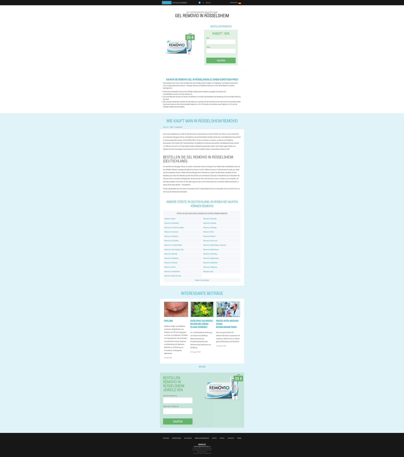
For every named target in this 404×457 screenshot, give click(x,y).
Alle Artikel (202, 366)
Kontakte (231, 438)
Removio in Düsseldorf (171, 223)
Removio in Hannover (171, 232)
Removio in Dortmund (210, 240)
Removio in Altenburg (210, 267)
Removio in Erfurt (170, 267)
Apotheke (166, 438)
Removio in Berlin (169, 219)
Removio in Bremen (209, 236)
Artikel (222, 438)
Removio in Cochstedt (171, 240)
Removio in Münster (170, 254)
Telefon (208, 47)
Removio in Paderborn (171, 258)
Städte (214, 438)
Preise (239, 438)
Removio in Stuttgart (210, 227)
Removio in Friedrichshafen (173, 245)
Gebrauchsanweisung (202, 438)
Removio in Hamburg (171, 236)
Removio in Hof (208, 271)
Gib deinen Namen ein (170, 396)
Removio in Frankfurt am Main (174, 227)
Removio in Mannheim (210, 262)
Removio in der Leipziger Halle (173, 249)
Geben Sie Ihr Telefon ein (171, 406)
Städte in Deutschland (202, 280)
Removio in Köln (208, 232)
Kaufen (221, 60)
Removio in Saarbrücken (211, 258)
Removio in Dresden (209, 223)
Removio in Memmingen (211, 249)
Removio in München (210, 219)
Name (207, 38)
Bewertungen (176, 438)
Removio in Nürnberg (210, 254)
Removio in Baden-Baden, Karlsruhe (214, 245)
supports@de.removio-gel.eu (202, 446)
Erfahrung (188, 438)
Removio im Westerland (172, 271)
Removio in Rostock (170, 262)
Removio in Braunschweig (172, 276)
